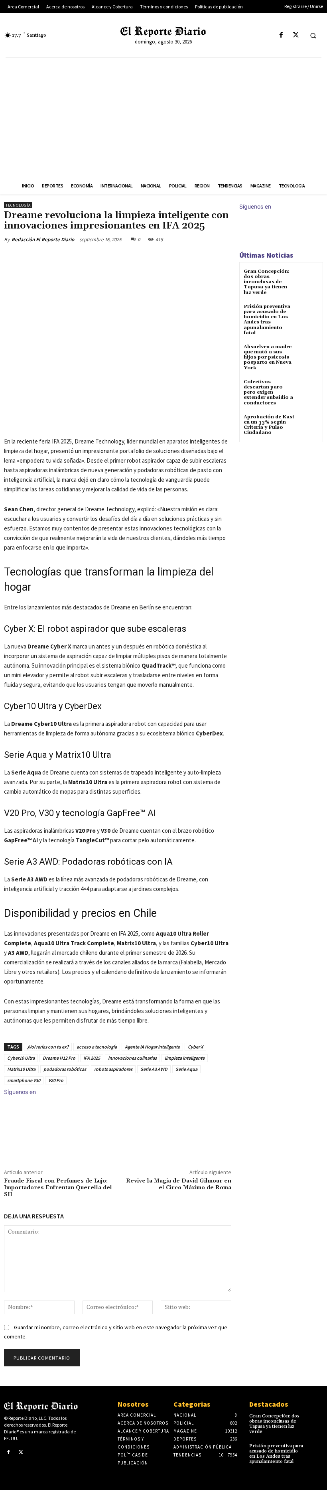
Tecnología (18, 205)
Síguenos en (20, 1091)
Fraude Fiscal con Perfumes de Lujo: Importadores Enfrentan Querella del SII (58, 1187)
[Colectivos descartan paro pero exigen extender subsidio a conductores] (309, 389)
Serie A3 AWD (153, 1069)
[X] (295, 35)
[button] (313, 35)
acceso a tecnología (97, 1047)
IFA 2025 (91, 1058)
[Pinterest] (98, 258)
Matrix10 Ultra (21, 1069)
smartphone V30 (23, 1080)
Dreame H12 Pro (59, 1058)
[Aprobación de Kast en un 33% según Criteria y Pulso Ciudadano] (309, 424)
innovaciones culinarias (132, 1058)
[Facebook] (281, 35)
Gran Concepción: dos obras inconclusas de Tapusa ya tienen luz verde (267, 282)
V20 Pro (55, 1080)
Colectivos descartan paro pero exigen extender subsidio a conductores (268, 392)
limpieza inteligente (185, 1058)
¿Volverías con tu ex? (48, 1047)
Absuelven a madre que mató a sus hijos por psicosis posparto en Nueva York (268, 357)
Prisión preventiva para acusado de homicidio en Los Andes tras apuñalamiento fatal (267, 320)
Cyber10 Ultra (21, 1058)
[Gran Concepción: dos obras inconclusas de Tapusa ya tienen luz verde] (309, 278)
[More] (135, 258)
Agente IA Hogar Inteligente (152, 1047)
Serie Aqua (186, 1069)
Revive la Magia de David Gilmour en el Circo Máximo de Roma (178, 1184)
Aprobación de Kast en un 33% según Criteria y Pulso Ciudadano (269, 425)
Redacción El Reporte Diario (43, 239)
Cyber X (195, 1047)
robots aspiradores (113, 1069)
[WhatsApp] (116, 258)
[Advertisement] (163, 117)
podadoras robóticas (64, 1069)
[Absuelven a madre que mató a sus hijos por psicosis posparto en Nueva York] (309, 354)
